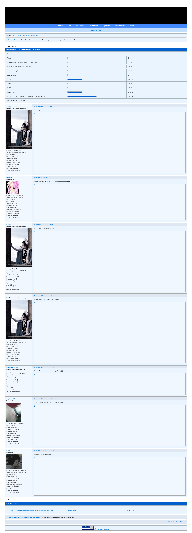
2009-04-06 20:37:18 (47, 296)
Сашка (8, 106)
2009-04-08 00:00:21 (47, 398)
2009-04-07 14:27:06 (47, 367)
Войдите (19, 35)
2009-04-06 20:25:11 (47, 224)
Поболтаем (72, 510)
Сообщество (80, 26)
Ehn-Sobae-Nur (12, 367)
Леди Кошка (11, 399)
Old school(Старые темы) (30, 40)
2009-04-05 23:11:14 (47, 106)
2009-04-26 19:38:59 (47, 450)
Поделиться (37, 106)
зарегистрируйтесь (32, 35)
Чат (69, 26)
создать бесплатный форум (176, 521)
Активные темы (96, 30)
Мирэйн (9, 177)
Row (8, 451)
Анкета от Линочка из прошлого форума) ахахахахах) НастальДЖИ (32, 510)
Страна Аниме (13, 40)
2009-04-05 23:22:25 (47, 177)
